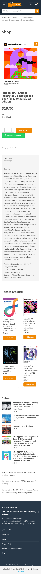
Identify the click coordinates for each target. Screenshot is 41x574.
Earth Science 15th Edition (23, 426)
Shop (9, 18)
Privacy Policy (7, 544)
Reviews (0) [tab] (8, 161)
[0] (36, 5)
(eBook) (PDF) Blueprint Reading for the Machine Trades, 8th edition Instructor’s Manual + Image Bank (25, 405)
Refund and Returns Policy (12, 548)
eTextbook (12, 148)
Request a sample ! (14, 135)
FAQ (3, 553)
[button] (36, 44)
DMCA (4, 539)
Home (4, 18)
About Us (5, 535)
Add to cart (23, 130)
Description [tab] (9, 159)
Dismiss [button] (21, 571)
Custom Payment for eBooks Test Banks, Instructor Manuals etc (26, 416)
